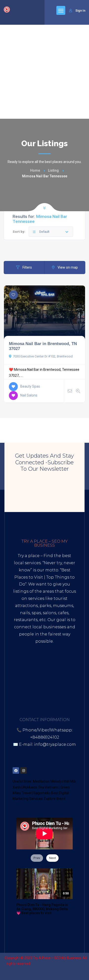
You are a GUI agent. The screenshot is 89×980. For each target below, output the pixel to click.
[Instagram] (23, 770)
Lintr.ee (21, 691)
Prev (36, 858)
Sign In (80, 10)
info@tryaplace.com (55, 744)
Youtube (40, 684)
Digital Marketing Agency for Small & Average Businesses (45, 662)
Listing (53, 170)
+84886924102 (44, 737)
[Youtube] (54, 770)
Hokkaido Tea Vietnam (40, 787)
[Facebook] (16, 770)
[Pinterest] (39, 770)
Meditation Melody (47, 781)
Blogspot (61, 684)
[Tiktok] (46, 770)
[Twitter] (31, 770)
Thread (66, 691)
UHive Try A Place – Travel (44, 698)
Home (35, 170)
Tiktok (21, 684)
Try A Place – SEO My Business (57, 958)
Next (52, 858)
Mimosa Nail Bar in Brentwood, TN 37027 (43, 346)
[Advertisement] (44, 71)
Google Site (44, 691)
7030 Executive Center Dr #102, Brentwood (43, 356)
